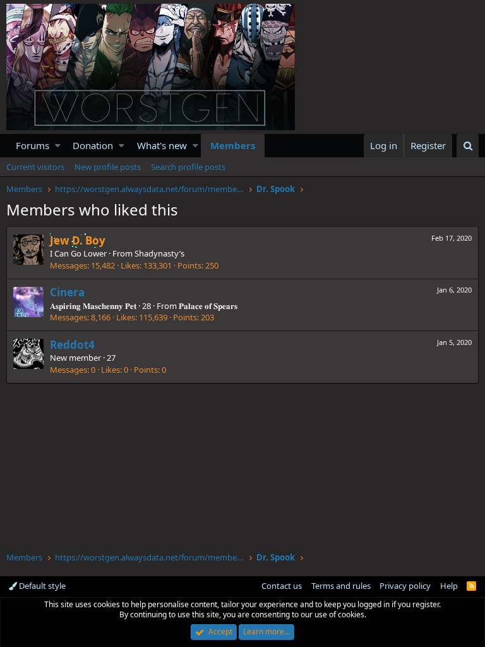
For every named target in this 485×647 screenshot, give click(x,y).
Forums (32, 145)
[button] (58, 145)
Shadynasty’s (159, 253)
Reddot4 (72, 344)
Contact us (281, 585)
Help (449, 585)
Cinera (67, 292)
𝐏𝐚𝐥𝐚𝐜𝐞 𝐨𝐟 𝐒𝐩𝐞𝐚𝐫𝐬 (208, 305)
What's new (162, 145)
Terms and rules (341, 585)
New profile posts (108, 166)
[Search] (468, 145)
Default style (41, 585)
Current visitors (35, 166)
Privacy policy (405, 585)
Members (232, 145)
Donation (93, 145)
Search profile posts (188, 166)
